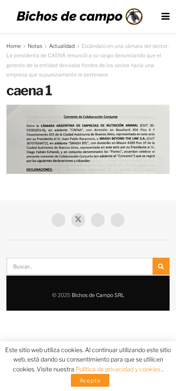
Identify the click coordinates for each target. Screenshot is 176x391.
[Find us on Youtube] (98, 220)
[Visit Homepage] (79, 16)
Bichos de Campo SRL (98, 295)
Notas (35, 46)
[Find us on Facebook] (58, 220)
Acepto (90, 380)
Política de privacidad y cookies (119, 369)
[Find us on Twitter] (78, 220)
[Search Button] (161, 266)
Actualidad (62, 46)
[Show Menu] (165, 16)
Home (13, 46)
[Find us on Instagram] (117, 220)
